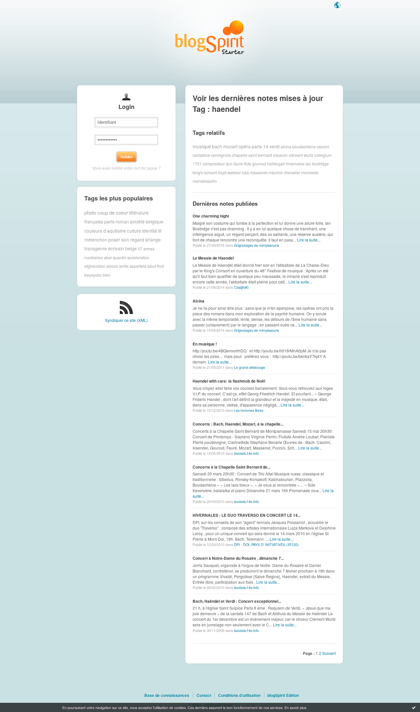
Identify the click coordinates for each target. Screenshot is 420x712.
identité (149, 230)
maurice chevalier (284, 172)
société (137, 221)
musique (202, 146)
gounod (259, 163)
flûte (247, 163)
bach (217, 146)
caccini (323, 146)
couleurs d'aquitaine (105, 230)
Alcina (198, 301)
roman (122, 221)
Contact (204, 695)
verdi (274, 146)
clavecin (280, 155)
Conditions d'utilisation (239, 695)
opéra (245, 146)
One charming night (211, 216)
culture (134, 230)
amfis (124, 266)
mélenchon (95, 239)
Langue (338, 6)
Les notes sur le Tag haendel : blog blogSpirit (210, 37)
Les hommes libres (248, 410)
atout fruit (155, 266)
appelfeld (138, 266)
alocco (112, 266)
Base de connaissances (166, 695)
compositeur (214, 163)
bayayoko (93, 275)
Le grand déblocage (249, 367)
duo (229, 163)
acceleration (138, 257)
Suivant (329, 653)
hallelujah (276, 163)
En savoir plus (295, 707)
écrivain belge (122, 248)
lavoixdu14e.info (246, 453)
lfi (159, 230)
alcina (286, 146)
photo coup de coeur (106, 212)
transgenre (95, 248)
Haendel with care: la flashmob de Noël (229, 381)
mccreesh (310, 172)
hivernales (295, 163)
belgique (154, 221)
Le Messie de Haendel (213, 258)
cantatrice (201, 155)
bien (107, 275)
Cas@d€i (241, 287)
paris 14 (260, 146)
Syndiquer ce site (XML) (126, 320)
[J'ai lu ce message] (413, 707)
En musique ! (205, 344)
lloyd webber (229, 172)
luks (245, 172)
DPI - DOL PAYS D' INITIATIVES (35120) (266, 544)
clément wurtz (301, 155)
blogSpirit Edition (283, 695)
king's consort (205, 172)
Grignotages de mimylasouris (256, 245)
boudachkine (304, 146)
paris (109, 221)
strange (153, 239)
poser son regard (126, 239)
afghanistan (94, 266)
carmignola (221, 155)
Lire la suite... (309, 239)
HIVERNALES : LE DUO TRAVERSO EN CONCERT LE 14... (247, 515)
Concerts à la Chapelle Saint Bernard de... (231, 467)
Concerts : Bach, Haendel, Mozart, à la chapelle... (238, 424)
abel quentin (115, 257)
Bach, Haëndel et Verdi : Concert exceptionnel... (237, 601)
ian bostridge (317, 163)
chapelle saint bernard (252, 155)
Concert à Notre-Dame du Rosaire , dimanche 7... (238, 558)
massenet (258, 172)
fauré (238, 163)
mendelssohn (205, 181)
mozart (230, 146)
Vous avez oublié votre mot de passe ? (126, 168)
